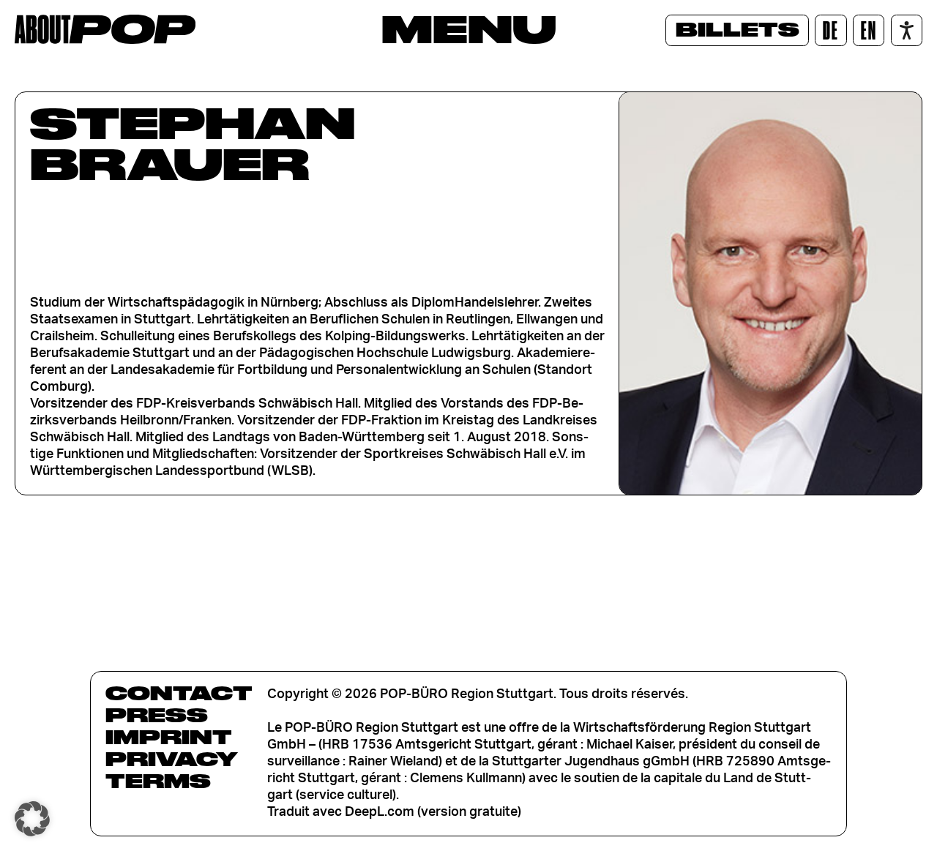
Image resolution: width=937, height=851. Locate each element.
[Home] (105, 29)
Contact (179, 693)
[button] (32, 819)
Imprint (168, 737)
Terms (158, 781)
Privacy (171, 759)
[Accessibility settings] (907, 30)
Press (156, 715)
